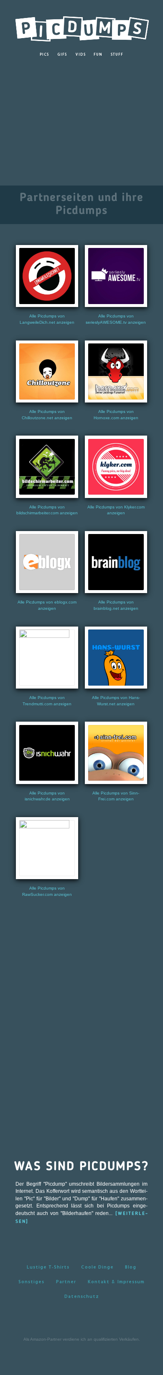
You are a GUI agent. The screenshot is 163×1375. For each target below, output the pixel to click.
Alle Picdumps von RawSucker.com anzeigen (47, 891)
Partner (66, 1281)
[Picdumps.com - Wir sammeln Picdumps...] (81, 26)
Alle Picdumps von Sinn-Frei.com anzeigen (115, 796)
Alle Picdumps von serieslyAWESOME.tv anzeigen (116, 319)
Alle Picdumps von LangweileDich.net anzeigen (47, 319)
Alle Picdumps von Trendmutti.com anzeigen (47, 700)
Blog (130, 1266)
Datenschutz (81, 1296)
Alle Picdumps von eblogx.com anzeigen (47, 605)
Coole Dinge (97, 1266)
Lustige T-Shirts (48, 1266)
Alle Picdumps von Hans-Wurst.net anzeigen (116, 700)
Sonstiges (31, 1281)
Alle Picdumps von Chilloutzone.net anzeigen (47, 414)
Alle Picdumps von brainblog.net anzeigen (116, 605)
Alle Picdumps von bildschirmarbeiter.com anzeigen (47, 510)
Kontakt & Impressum (116, 1281)
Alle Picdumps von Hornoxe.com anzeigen (116, 414)
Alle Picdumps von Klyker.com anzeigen (116, 510)
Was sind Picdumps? (81, 1167)
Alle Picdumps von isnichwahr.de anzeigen (47, 796)
